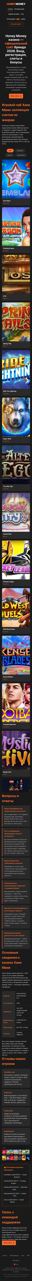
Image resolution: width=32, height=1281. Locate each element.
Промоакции (14, 1255)
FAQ (22, 14)
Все (10, 150)
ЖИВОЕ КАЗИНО (14, 14)
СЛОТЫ (10, 9)
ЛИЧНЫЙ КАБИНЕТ (16, 24)
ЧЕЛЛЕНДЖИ (13, 19)
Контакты (16, 1260)
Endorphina (21, 155)
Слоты (4, 1255)
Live (22, 1255)
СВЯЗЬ (23, 19)
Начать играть (8, 1242)
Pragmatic (20, 150)
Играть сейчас (15, 96)
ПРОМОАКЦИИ (19, 9)
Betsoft (9, 155)
